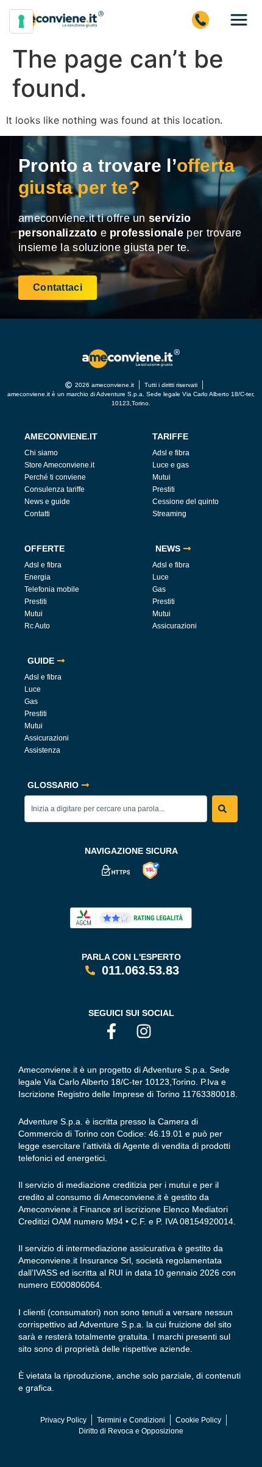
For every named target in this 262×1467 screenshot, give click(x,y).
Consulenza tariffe (54, 489)
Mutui (161, 477)
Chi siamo (41, 453)
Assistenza (42, 750)
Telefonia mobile (51, 589)
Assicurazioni (174, 626)
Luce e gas (170, 465)
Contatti (37, 514)
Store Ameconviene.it (59, 465)
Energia (37, 577)
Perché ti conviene (55, 477)
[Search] (225, 808)
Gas (159, 589)
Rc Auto (37, 626)
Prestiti (163, 489)
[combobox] (115, 808)
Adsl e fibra (170, 453)
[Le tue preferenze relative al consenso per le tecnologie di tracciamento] (21, 21)
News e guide (47, 501)
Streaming (169, 514)
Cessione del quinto (185, 501)
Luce (160, 577)
